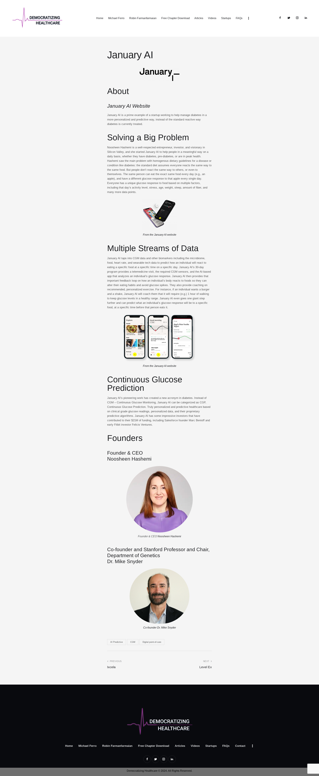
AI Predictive (116, 642)
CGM (132, 642)
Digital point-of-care (152, 642)
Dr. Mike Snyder (125, 561)
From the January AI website (159, 366)
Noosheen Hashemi (129, 459)
